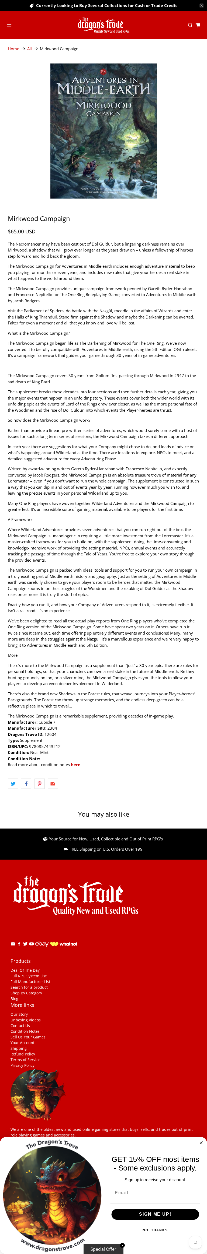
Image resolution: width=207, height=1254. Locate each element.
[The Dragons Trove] (103, 25)
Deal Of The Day (25, 970)
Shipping (19, 1048)
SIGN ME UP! (155, 1214)
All (29, 49)
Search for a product (29, 987)
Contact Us (20, 1025)
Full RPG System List (29, 975)
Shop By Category (26, 992)
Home (13, 49)
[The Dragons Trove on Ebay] (42, 949)
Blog (14, 998)
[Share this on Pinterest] (39, 784)
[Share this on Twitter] (13, 784)
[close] (201, 5)
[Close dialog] (201, 1143)
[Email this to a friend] (53, 784)
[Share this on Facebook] (26, 784)
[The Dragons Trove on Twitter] (25, 944)
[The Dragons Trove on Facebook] (19, 944)
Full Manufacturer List (30, 981)
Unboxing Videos (26, 1019)
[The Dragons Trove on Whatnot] (63, 944)
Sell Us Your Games (28, 1037)
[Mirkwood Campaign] (103, 131)
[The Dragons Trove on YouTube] (31, 944)
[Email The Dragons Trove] (13, 944)
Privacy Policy (22, 1065)
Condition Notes (25, 1031)
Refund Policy (23, 1054)
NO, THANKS (155, 1230)
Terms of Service (25, 1059)
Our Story (19, 1014)
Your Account (22, 1042)
